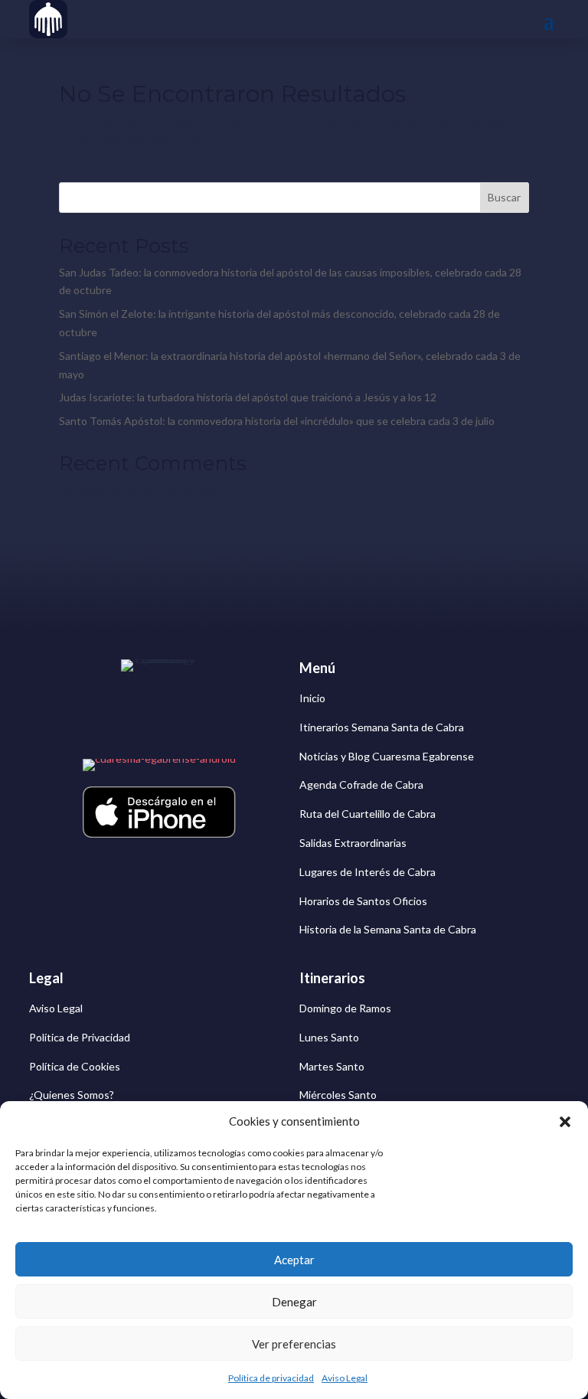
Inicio (312, 697)
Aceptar (294, 1260)
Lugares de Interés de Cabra (367, 871)
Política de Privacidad (79, 1037)
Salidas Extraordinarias (353, 842)
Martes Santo (331, 1066)
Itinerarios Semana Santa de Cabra (381, 727)
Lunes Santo (329, 1037)
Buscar (504, 197)
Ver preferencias (294, 1344)
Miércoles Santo (338, 1094)
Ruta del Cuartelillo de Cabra (367, 813)
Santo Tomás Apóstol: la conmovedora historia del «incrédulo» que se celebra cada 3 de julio (277, 420)
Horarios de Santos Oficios (363, 900)
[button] (565, 1121)
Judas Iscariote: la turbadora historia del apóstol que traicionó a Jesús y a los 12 (247, 397)
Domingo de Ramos (345, 1008)
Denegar (294, 1302)
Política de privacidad (271, 1378)
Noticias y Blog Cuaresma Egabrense (386, 756)
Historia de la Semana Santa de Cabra (387, 929)
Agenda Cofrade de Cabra (361, 784)
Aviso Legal (345, 1378)
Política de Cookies (74, 1066)
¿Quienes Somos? (71, 1094)
